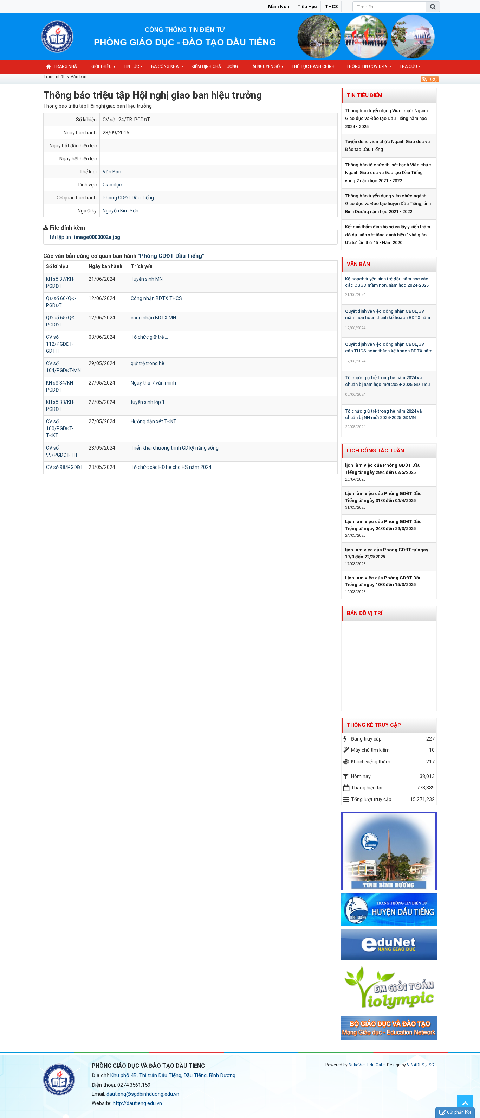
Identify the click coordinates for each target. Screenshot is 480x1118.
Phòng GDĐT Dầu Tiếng (128, 198)
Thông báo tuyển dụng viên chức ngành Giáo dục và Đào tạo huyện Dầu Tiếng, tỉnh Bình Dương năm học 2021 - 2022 (388, 203)
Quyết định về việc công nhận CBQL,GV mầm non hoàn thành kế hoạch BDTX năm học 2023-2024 (387, 318)
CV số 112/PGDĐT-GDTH (59, 344)
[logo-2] (389, 1027)
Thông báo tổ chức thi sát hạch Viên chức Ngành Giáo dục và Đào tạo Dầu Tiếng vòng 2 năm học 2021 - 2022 (388, 172)
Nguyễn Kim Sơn (120, 211)
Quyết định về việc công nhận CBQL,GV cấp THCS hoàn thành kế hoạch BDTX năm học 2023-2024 (388, 351)
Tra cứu (408, 66)
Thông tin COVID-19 (367, 66)
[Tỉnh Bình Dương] (389, 850)
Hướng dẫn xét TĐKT (153, 421)
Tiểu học (307, 6)
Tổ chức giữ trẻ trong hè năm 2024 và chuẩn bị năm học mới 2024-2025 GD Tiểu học (387, 384)
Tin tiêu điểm (364, 95)
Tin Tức (131, 66)
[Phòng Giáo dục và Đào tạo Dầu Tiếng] (57, 36)
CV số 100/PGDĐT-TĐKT (59, 428)
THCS (331, 6)
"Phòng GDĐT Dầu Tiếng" (171, 256)
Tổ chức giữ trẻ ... (149, 337)
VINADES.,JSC (420, 1064)
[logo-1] (389, 987)
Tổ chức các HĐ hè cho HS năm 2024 (171, 467)
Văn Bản (112, 171)
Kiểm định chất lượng (215, 66)
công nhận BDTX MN (153, 317)
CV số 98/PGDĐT (64, 467)
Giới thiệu (101, 66)
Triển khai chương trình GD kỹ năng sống (175, 448)
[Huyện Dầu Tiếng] (389, 909)
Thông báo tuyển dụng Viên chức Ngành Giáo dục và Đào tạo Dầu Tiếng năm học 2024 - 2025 (386, 118)
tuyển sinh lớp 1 (148, 402)
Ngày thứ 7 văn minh (153, 383)
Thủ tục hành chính (313, 66)
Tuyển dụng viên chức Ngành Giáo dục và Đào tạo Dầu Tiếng (387, 145)
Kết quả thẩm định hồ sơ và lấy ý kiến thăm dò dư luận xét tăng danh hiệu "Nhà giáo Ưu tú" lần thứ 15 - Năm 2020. (387, 234)
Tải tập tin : (84, 237)
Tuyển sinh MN (147, 279)
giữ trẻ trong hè (147, 363)
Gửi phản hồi (459, 1112)
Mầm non (278, 6)
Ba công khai (165, 66)
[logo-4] (389, 944)
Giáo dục (112, 185)
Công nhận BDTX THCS (156, 298)
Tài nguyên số (265, 66)
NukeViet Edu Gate (367, 1064)
